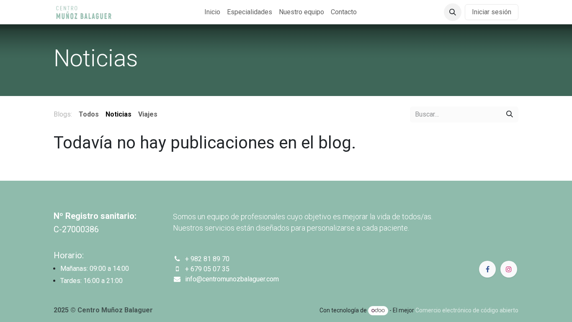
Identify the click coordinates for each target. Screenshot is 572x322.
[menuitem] (212, 12)
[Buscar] (509, 114)
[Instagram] (508, 269)
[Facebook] (487, 269)
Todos (89, 114)
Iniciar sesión (491, 12)
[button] (452, 12)
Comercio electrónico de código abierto (466, 310)
